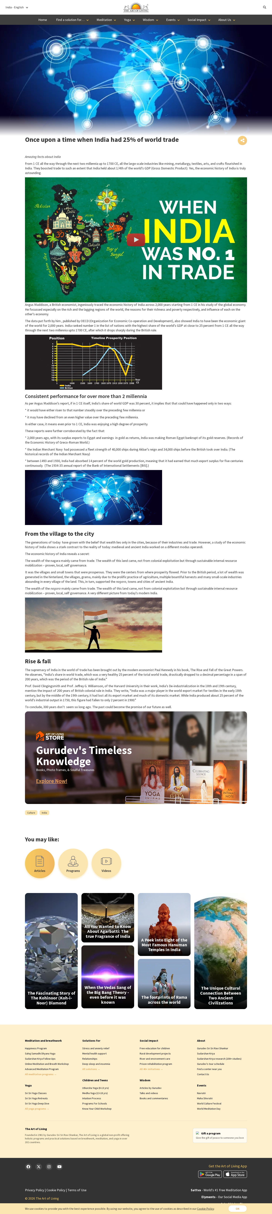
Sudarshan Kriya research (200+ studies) (219, 1058)
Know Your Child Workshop (97, 1108)
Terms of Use (77, 1190)
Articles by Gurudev (151, 1088)
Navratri (201, 1093)
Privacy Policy (34, 1190)
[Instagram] (49, 1166)
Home (42, 20)
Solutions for (91, 1040)
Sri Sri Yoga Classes (36, 1093)
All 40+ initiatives (151, 1069)
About (201, 1040)
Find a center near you (209, 1069)
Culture (31, 812)
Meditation (104, 20)
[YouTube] (59, 1166)
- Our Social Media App (224, 1197)
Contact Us (203, 1074)
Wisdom (148, 20)
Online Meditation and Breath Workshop (47, 1064)
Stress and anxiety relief (95, 1048)
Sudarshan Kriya (206, 1053)
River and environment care (155, 1058)
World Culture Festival (209, 1103)
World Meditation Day (209, 1108)
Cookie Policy (55, 1190)
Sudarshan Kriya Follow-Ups (40, 1058)
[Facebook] (28, 1166)
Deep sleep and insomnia (96, 1064)
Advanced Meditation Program (42, 1069)
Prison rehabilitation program (156, 1064)
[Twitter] (38, 1166)
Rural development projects (155, 1053)
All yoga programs (37, 1108)
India (44, 812)
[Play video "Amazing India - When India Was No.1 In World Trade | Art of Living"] (136, 239)
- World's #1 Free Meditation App (219, 1190)
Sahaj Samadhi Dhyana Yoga (40, 1053)
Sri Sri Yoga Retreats (36, 1098)
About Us (224, 20)
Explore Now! (51, 780)
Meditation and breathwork (43, 1040)
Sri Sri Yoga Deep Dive (37, 1103)
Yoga (127, 20)
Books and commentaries (154, 1098)
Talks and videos (149, 1093)
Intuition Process (91, 1098)
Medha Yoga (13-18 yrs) (95, 1093)
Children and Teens (95, 1080)
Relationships (89, 1058)
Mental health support (94, 1053)
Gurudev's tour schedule (210, 1064)
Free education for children (155, 1048)
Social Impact (197, 20)
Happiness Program (36, 1048)
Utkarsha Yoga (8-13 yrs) (95, 1088)
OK (237, 1208)
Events (171, 20)
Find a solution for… (70, 20)
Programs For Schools (94, 1103)
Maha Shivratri (205, 1098)
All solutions (91, 1069)
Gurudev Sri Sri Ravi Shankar (212, 1048)
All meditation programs (41, 1074)
